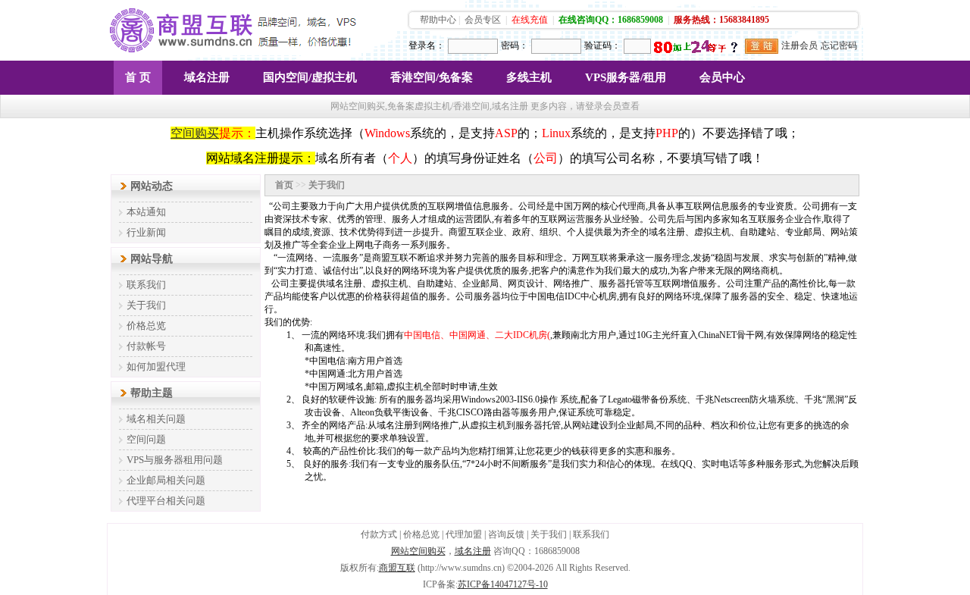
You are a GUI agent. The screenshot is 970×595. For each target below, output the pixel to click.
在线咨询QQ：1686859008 (611, 19)
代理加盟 (464, 534)
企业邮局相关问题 (166, 480)
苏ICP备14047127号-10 (503, 584)
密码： (514, 45)
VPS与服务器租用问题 (175, 459)
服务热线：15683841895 (721, 19)
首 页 (138, 77)
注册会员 (799, 45)
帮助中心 (438, 19)
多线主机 (529, 77)
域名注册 (207, 77)
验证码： (602, 45)
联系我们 (146, 284)
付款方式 (379, 534)
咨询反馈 (506, 534)
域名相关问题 (156, 418)
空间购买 (195, 133)
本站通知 (146, 212)
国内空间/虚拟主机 (310, 77)
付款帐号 (146, 346)
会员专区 (483, 19)
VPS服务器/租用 (625, 77)
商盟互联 (397, 567)
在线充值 (530, 19)
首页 (284, 185)
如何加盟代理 (156, 366)
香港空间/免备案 (431, 77)
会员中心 (722, 77)
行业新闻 (146, 232)
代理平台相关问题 (166, 500)
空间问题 (146, 439)
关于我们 (146, 305)
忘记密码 (839, 45)
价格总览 (146, 325)
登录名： (426, 45)
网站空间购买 (418, 551)
